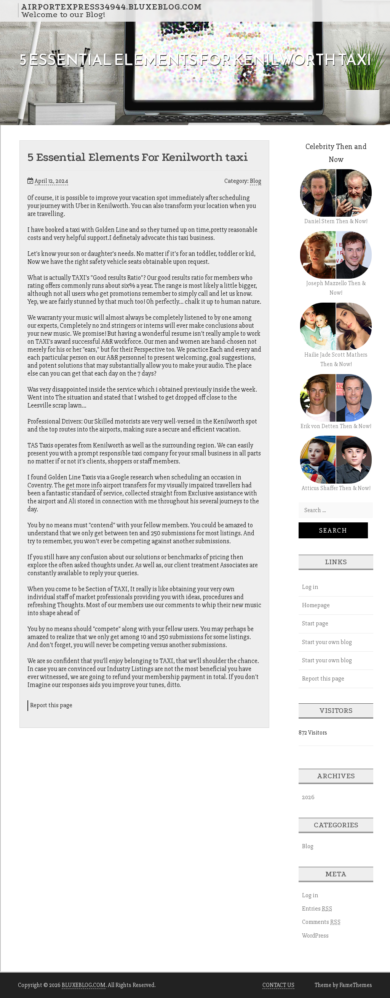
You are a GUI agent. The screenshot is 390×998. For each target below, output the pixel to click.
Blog (255, 181)
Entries (317, 908)
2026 (308, 797)
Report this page (51, 705)
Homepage (316, 605)
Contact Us (278, 985)
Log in (310, 587)
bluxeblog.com (83, 985)
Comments (321, 922)
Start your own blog (327, 642)
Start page (315, 623)
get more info (84, 485)
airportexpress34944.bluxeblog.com (111, 6)
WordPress (315, 935)
